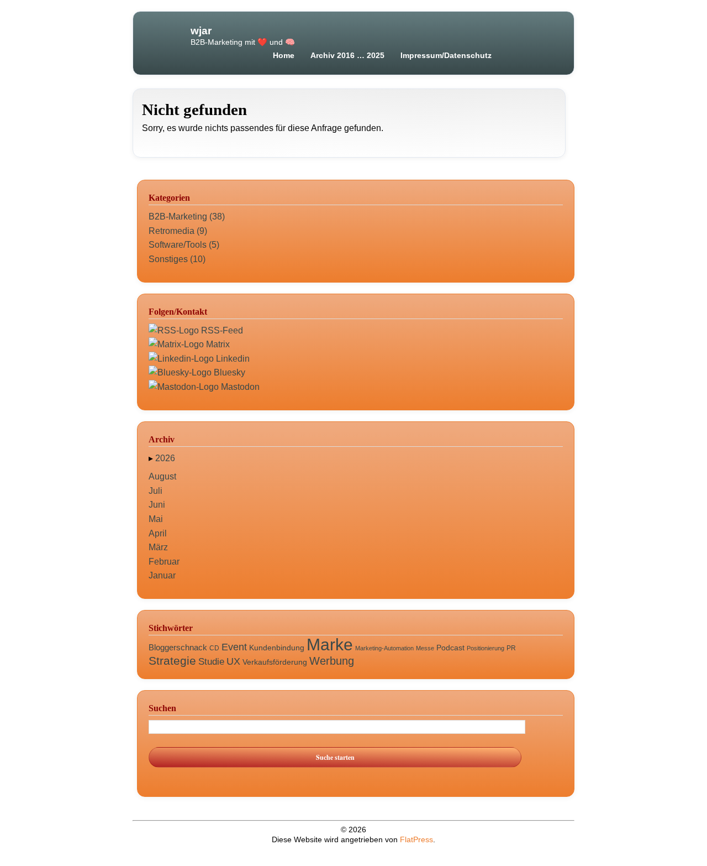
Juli (155, 490)
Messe (425, 648)
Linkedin (232, 358)
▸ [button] (152, 458)
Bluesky (228, 372)
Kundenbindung (276, 647)
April (158, 533)
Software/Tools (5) (184, 244)
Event (234, 647)
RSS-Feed (221, 330)
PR (511, 648)
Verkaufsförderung (274, 662)
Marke (330, 644)
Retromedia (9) (178, 231)
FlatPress (416, 839)
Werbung (331, 661)
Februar (164, 561)
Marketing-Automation (384, 648)
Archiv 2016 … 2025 (347, 55)
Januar (162, 575)
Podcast (450, 647)
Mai (156, 519)
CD (214, 648)
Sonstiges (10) (177, 259)
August (162, 476)
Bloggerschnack (178, 647)
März (158, 547)
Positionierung (485, 648)
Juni (157, 504)
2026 (165, 458)
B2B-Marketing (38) (187, 216)
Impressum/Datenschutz (446, 55)
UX (233, 661)
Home (283, 55)
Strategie (172, 660)
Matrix (217, 344)
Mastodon (239, 387)
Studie (211, 661)
